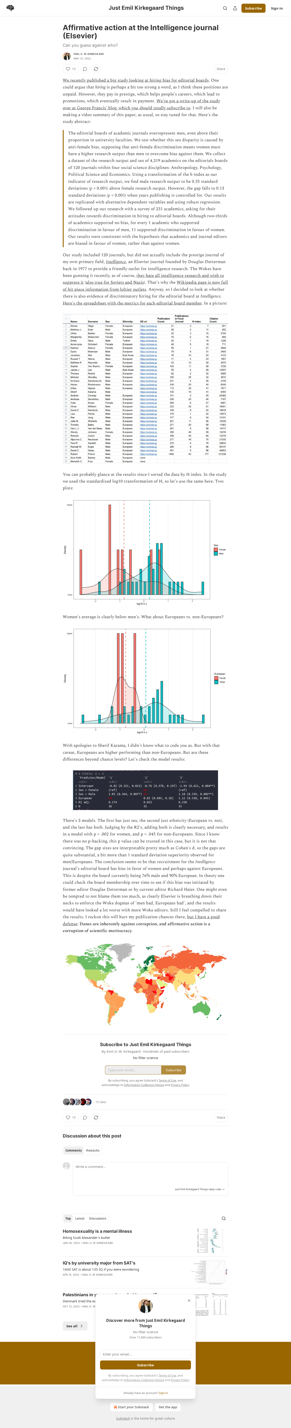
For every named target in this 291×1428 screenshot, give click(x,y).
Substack (123, 1418)
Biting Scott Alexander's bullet (86, 1237)
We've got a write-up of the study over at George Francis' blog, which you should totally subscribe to (141, 104)
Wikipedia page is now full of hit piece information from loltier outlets (145, 286)
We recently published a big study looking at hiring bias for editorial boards (136, 80)
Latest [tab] (80, 1218)
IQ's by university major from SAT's (99, 1263)
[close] (189, 1300)
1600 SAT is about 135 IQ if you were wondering (101, 1269)
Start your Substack (133, 1407)
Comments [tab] (73, 1150)
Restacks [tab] (92, 1150)
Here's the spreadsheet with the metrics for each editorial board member (132, 303)
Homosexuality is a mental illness (97, 1231)
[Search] (225, 8)
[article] (145, 1241)
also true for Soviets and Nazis (115, 282)
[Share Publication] (235, 8)
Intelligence (116, 262)
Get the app (168, 1407)
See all (72, 1326)
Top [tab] (68, 1218)
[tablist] (82, 1150)
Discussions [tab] (97, 1218)
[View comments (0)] (85, 68)
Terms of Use (167, 1375)
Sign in (277, 8)
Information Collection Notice (144, 1380)
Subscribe (253, 8)
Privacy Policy (180, 1380)
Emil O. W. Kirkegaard (89, 54)
